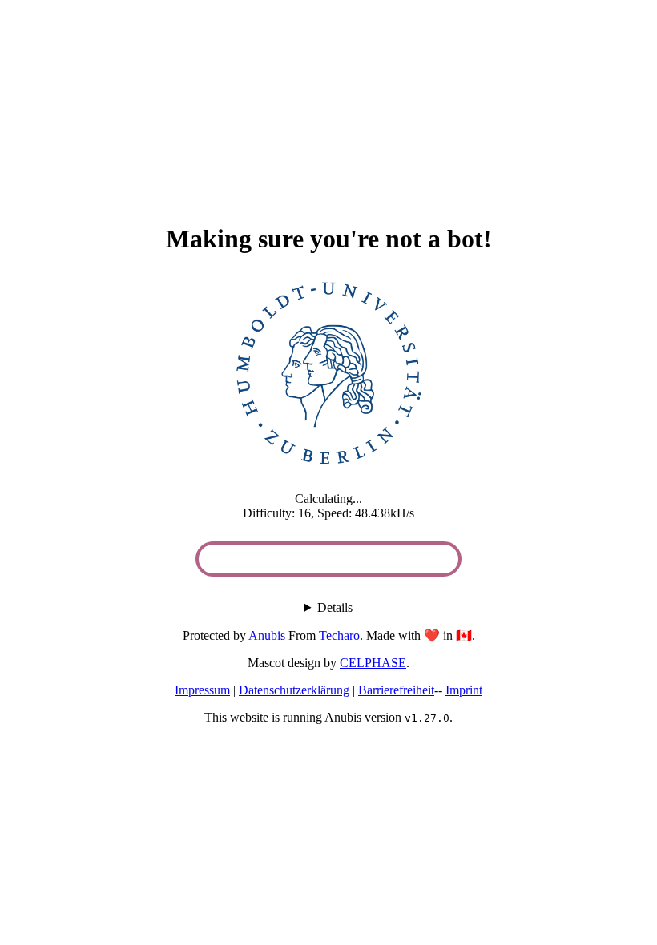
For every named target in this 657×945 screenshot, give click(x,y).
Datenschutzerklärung (294, 690)
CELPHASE (373, 663)
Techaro (339, 635)
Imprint (463, 690)
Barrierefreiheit (396, 690)
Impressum (202, 690)
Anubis (266, 635)
